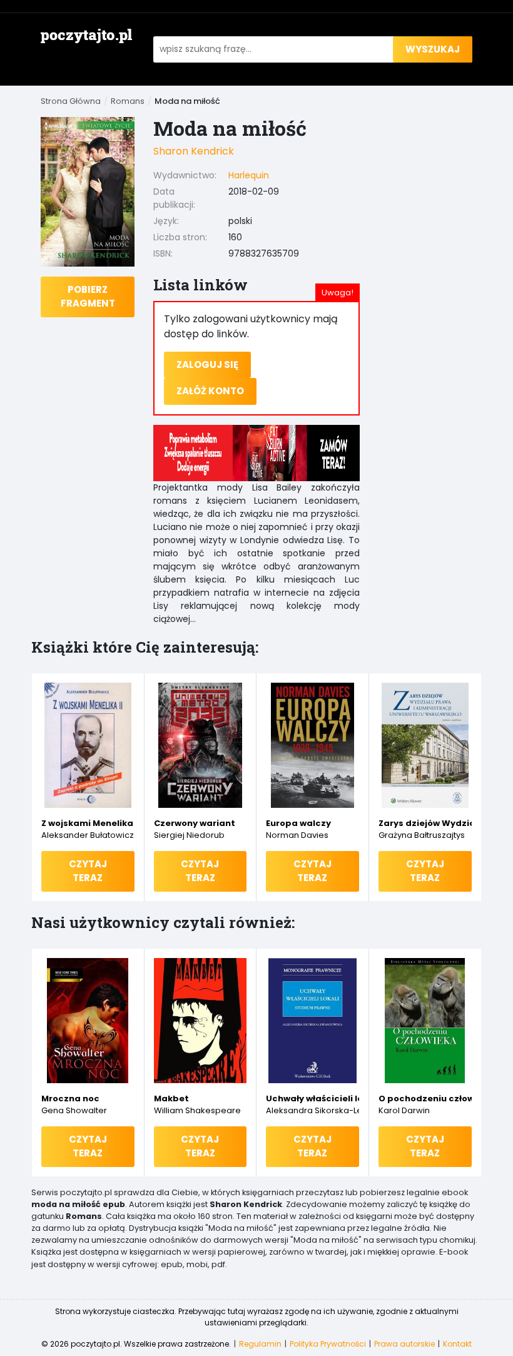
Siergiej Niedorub (189, 835)
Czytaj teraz (88, 871)
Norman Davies (297, 835)
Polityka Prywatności (328, 1343)
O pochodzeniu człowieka (425, 1098)
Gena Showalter (74, 1110)
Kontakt (457, 1343)
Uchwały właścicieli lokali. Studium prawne (312, 1098)
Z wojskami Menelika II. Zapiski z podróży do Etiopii (88, 823)
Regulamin (260, 1343)
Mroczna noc (70, 1098)
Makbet (171, 1098)
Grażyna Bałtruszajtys (421, 835)
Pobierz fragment (88, 296)
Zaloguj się (207, 364)
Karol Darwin (404, 1110)
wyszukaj (432, 49)
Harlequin (248, 175)
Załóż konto (210, 390)
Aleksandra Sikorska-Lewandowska (312, 1110)
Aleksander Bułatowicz (87, 835)
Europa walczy (298, 823)
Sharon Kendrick (193, 151)
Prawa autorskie (404, 1343)
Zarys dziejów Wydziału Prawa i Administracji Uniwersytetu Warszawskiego (425, 823)
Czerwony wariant (194, 823)
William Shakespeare (197, 1110)
